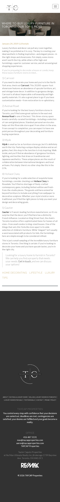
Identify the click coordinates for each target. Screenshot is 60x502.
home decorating (14, 272)
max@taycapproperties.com (30, 440)
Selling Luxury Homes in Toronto (42, 397)
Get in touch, (24, 261)
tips (5, 277)
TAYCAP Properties (30, 446)
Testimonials (29, 400)
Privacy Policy (50, 400)
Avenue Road (8, 116)
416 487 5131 (30, 437)
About (5, 397)
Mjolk (4, 144)
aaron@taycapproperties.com (30, 443)
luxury (50, 272)
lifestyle (35, 272)
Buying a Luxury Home (18, 397)
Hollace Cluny (40, 181)
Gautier (5, 212)
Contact (39, 400)
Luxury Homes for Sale (13, 400)
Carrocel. (25, 85)
